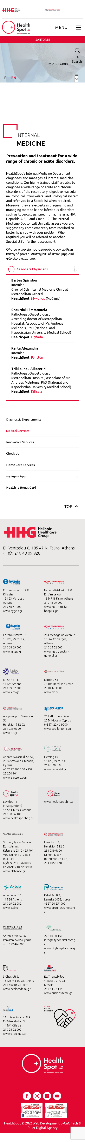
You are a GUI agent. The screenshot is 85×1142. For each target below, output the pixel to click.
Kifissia (36, 391)
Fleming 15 (51, 757)
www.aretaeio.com (15, 777)
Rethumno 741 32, (56, 858)
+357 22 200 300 (14, 769)
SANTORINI (42, 39)
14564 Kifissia (12, 1025)
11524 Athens (12, 684)
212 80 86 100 (12, 814)
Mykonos (38, 298)
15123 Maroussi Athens (18, 980)
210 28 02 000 (12, 1029)
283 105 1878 (53, 863)
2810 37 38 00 (53, 688)
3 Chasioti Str (11, 976)
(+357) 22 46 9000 (56, 724)
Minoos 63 (51, 679)
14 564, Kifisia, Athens (17, 810)
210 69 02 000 (12, 688)
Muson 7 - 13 (11, 679)
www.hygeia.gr (12, 611)
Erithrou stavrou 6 (14, 635)
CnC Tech (71, 1123)
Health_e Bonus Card (21, 487)
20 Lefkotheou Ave (56, 716)
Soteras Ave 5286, (14, 936)
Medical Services (18, 431)
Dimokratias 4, (53, 854)
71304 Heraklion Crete (58, 684)
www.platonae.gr (14, 871)
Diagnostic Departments (23, 419)
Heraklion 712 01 (55, 846)
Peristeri (37, 357)
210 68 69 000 (12, 647)
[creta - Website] (52, 9)
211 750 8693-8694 (15, 984)
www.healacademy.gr (17, 989)
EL (6, 78)
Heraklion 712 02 (14, 724)
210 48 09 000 (53, 602)
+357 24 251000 (54, 903)
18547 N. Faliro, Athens (58, 598)
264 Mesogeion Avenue (59, 635)
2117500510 (52, 765)
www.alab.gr (11, 907)
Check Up (12, 453)
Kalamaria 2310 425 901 (18, 850)
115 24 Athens (12, 899)
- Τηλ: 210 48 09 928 (21, 553)
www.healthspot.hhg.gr (18, 818)
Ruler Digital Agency (43, 1128)
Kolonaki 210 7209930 (17, 867)
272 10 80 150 (53, 936)
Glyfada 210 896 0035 (17, 863)
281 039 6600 (53, 850)
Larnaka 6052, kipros (57, 899)
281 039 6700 (12, 728)
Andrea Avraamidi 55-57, (18, 757)
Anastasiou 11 (12, 895)
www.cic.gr (51, 692)
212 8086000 (58, 64)
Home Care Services (20, 465)
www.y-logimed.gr (14, 1033)
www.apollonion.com (58, 728)
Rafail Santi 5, (52, 895)
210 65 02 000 (53, 647)
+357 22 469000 (13, 944)
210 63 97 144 (53, 989)
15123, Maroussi (55, 761)
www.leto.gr (11, 692)
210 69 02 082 (12, 903)
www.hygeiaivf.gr (55, 769)
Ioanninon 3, (52, 842)
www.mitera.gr (12, 651)
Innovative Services (20, 442)
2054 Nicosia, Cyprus (57, 720)
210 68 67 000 (12, 606)
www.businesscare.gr (58, 993)
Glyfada (37, 337)
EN (13, 78)
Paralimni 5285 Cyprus (17, 940)
